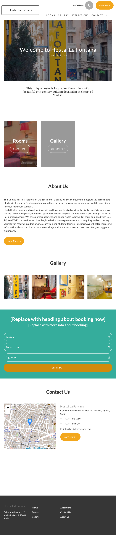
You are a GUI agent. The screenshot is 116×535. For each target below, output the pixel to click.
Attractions (65, 507)
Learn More (19, 148)
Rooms (35, 512)
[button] (111, 15)
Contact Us (65, 512)
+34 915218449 (72, 418)
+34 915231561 (72, 423)
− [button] (8, 412)
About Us (64, 516)
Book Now (57, 367)
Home (35, 507)
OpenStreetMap (40, 448)
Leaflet (28, 448)
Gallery (35, 516)
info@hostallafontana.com (77, 428)
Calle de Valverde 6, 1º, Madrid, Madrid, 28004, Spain (15, 515)
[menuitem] (50, 15)
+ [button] (8, 407)
